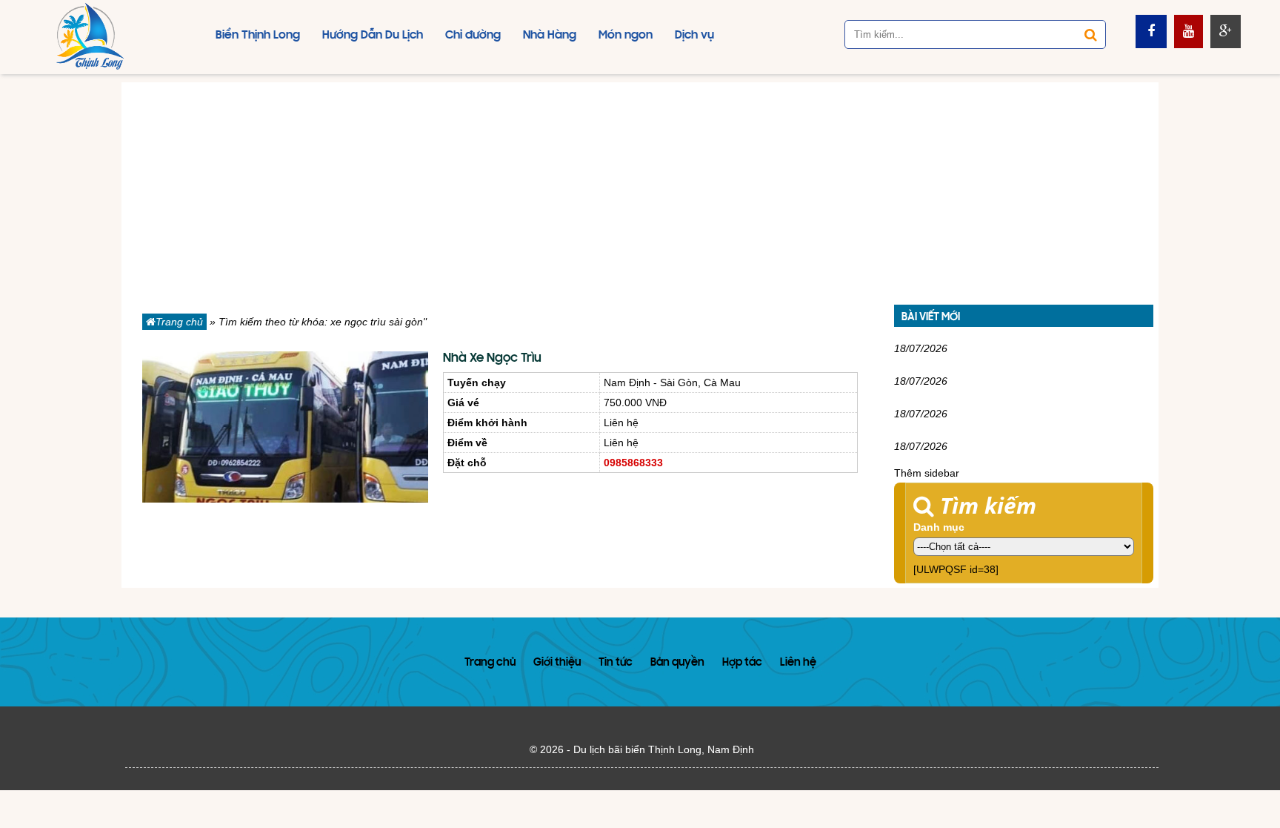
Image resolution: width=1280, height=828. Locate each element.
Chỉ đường (473, 36)
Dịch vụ (694, 36)
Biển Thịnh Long (258, 36)
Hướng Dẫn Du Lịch (372, 36)
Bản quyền (677, 663)
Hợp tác (742, 663)
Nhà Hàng (549, 36)
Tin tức (616, 663)
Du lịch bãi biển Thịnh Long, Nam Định (663, 749)
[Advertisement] (640, 186)
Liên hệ (798, 663)
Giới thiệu (557, 663)
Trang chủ (179, 322)
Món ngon (626, 36)
